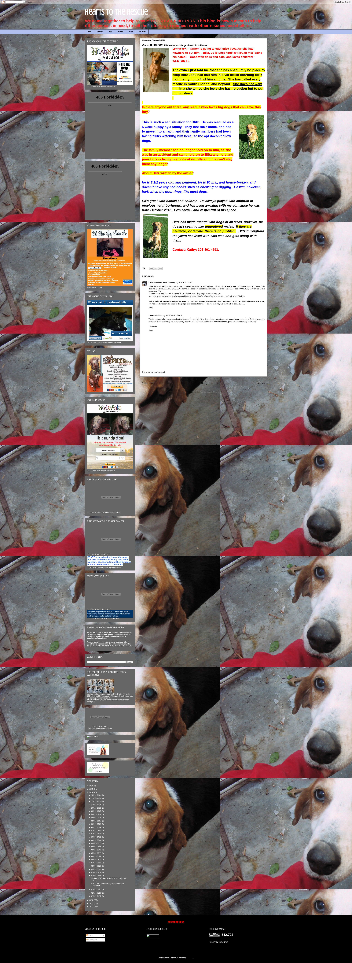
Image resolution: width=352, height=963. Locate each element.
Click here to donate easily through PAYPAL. (103, 619)
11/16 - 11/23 (96, 801)
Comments (92, 940)
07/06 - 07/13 (96, 837)
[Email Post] (144, 268)
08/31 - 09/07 (96, 821)
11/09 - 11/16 (96, 805)
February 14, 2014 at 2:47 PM (170, 316)
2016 (91, 786)
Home (204, 383)
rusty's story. (99, 609)
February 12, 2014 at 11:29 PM (180, 283)
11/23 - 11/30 (96, 798)
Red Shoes (142, 32)
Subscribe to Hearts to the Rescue (223, 949)
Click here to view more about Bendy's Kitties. (104, 512)
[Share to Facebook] (158, 268)
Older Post (260, 383)
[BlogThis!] (153, 268)
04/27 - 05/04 (96, 856)
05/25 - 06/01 (96, 850)
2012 (91, 903)
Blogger (190, 957)
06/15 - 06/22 (96, 840)
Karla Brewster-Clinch (157, 283)
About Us (100, 32)
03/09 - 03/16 (96, 866)
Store (131, 32)
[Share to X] (156, 268)
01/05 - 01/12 (96, 896)
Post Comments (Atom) (209, 392)
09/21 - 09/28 (96, 814)
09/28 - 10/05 (96, 811)
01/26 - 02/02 (96, 890)
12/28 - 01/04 (96, 795)
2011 (91, 907)
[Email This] (150, 268)
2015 (91, 789)
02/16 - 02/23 (96, 869)
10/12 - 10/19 (96, 808)
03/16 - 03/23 (96, 863)
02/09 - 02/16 (96, 872)
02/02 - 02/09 (96, 876)
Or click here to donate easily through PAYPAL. (104, 567)
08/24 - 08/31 (96, 824)
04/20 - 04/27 (96, 860)
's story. (99, 554)
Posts (90, 935)
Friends (120, 32)
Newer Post (147, 383)
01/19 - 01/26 (96, 893)
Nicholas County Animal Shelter (100, 729)
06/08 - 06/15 (96, 843)
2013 (91, 900)
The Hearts (153, 316)
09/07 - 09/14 (96, 818)
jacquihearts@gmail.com (96, 638)
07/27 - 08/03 (96, 831)
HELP (89, 32)
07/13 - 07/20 (96, 834)
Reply (150, 307)
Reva (110, 32)
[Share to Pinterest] (161, 268)
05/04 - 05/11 (96, 853)
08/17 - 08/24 (96, 827)
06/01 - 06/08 (96, 847)
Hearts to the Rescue (116, 11)
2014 (91, 792)
